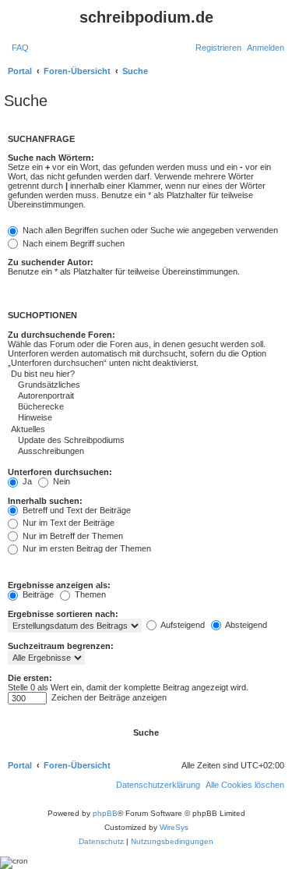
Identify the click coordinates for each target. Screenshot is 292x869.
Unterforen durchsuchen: (60, 472)
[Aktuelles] (109, 429)
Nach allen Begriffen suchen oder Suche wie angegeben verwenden (149, 230)
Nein (60, 481)
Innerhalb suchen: (45, 500)
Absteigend (245, 625)
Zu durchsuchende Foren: (61, 334)
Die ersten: (30, 678)
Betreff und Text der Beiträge (75, 510)
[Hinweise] (109, 418)
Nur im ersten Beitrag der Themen (85, 548)
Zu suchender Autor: (50, 262)
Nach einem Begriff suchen (72, 243)
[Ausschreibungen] (109, 451)
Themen (89, 594)
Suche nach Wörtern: (51, 157)
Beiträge (37, 594)
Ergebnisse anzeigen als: (59, 585)
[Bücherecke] (109, 407)
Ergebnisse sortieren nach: (63, 614)
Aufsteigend (182, 625)
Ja (26, 481)
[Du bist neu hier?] (109, 374)
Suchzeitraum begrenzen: (61, 646)
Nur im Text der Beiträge (67, 522)
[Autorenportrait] (109, 396)
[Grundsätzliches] (109, 385)
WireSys (174, 827)
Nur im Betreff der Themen (71, 536)
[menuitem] (20, 47)
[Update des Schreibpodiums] (109, 440)
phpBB (105, 813)
